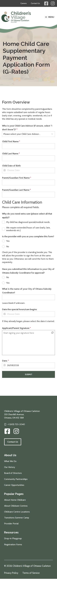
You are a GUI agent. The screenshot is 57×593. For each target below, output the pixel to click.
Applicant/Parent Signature (16, 328)
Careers (23, 3)
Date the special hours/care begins (19, 309)
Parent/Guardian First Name (16, 177)
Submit (28, 374)
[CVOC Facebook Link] (7, 431)
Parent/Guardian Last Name (16, 190)
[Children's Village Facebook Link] (46, 3)
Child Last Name (11, 153)
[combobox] (28, 134)
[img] (16, 431)
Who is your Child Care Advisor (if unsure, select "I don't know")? (27, 127)
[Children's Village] (16, 17)
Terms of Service (31, 573)
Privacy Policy (11, 573)
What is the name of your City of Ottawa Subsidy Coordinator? (26, 291)
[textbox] (26, 134)
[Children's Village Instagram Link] (52, 3)
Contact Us (35, 3)
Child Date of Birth (11, 165)
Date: (5, 360)
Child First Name (11, 141)
